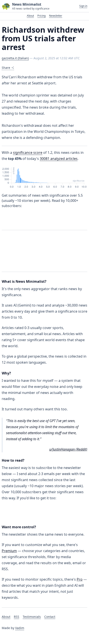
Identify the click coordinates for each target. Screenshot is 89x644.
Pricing (41, 16)
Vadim (19, 628)
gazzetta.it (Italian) (15, 58)
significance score (27, 152)
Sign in (83, 6)
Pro (80, 579)
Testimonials (32, 617)
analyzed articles (59, 158)
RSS (16, 617)
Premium (9, 550)
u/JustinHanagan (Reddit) (68, 449)
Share (6, 68)
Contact (49, 617)
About (30, 16)
